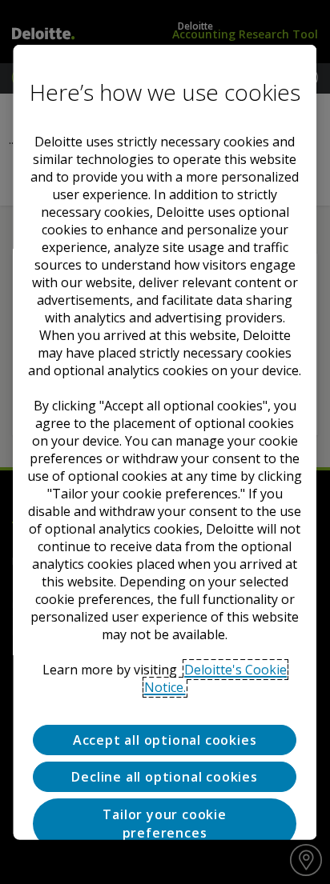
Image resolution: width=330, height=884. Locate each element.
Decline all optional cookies (165, 777)
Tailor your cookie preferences (165, 823)
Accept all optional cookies (165, 739)
